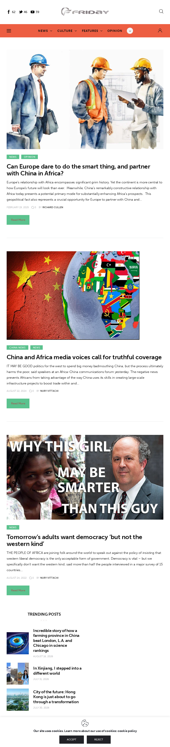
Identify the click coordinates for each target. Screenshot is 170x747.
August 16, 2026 (43, 656)
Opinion (29, 157)
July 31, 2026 (41, 679)
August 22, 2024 (17, 391)
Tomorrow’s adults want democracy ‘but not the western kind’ (74, 540)
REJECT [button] (98, 739)
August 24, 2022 (17, 577)
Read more (18, 219)
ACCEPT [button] (71, 739)
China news (17, 347)
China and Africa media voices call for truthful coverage (84, 357)
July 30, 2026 (41, 707)
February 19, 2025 (18, 207)
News (13, 157)
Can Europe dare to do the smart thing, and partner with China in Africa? (78, 170)
